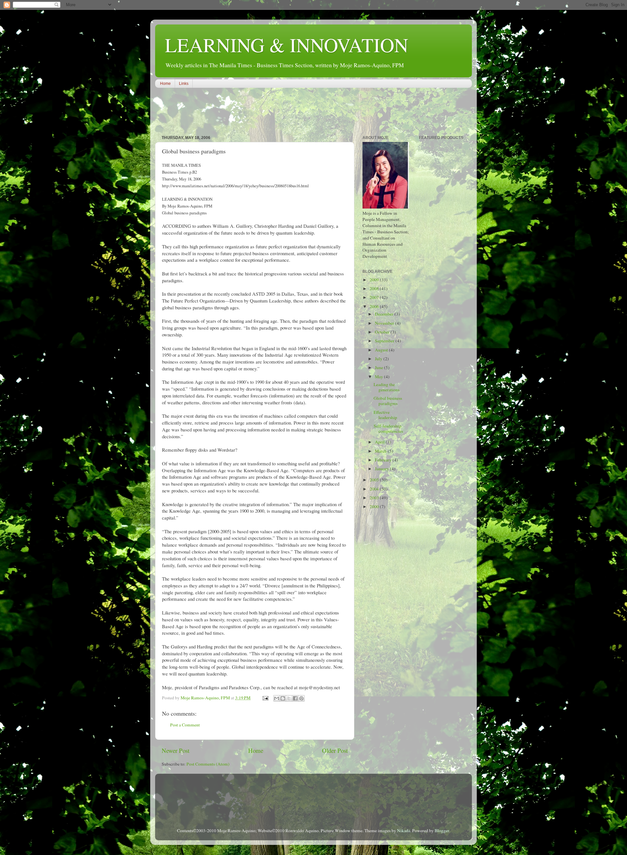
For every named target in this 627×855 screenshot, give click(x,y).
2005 (375, 480)
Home (165, 83)
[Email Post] (264, 698)
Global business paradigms (388, 400)
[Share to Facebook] (295, 698)
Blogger (442, 830)
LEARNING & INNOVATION (286, 45)
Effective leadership (385, 414)
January (382, 469)
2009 (375, 280)
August (382, 350)
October (383, 332)
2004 (375, 489)
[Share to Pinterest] (301, 698)
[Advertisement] (274, 112)
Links (183, 83)
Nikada (403, 830)
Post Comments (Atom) (208, 764)
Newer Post (175, 750)
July (379, 359)
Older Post (335, 750)
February (384, 460)
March (381, 451)
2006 (375, 306)
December (384, 314)
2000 (375, 506)
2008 (375, 288)
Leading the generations (386, 387)
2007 (375, 297)
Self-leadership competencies (388, 428)
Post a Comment (185, 725)
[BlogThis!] (283, 698)
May (379, 377)
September (385, 341)
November (385, 323)
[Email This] (276, 698)
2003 (375, 498)
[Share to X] (289, 698)
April (380, 442)
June (379, 367)
